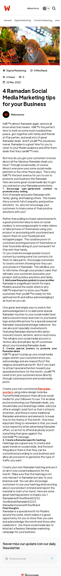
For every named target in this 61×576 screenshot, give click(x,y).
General (8, 20)
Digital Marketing (22, 20)
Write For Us (33, 8)
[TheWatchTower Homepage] (7, 8)
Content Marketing (43, 20)
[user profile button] (46, 8)
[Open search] (54, 8)
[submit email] (52, 558)
